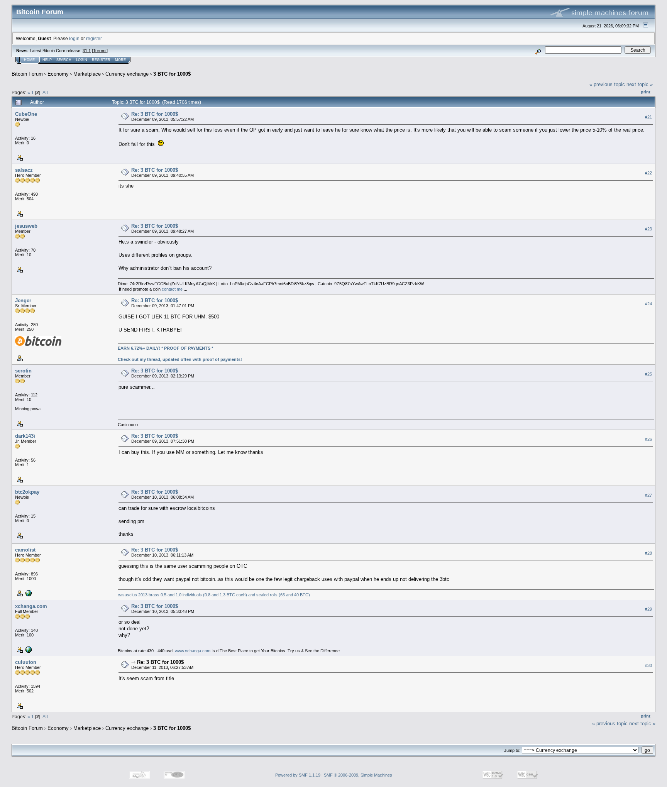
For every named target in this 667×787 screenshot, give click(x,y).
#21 (648, 117)
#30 (648, 665)
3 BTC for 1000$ (172, 74)
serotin (23, 371)
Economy (58, 74)
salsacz (24, 170)
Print (645, 92)
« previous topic (607, 84)
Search (63, 60)
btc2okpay (27, 492)
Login (81, 60)
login (74, 38)
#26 (648, 439)
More (120, 60)
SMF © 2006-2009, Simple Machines (358, 775)
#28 (648, 553)
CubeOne (26, 114)
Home (29, 60)
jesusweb (26, 226)
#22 (648, 173)
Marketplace (87, 74)
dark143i (25, 436)
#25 (648, 374)
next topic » (639, 84)
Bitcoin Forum (27, 74)
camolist (25, 550)
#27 (648, 495)
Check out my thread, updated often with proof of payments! (180, 359)
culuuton (25, 662)
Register (101, 60)
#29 (648, 609)
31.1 (87, 50)
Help (47, 60)
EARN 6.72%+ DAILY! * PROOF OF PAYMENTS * (165, 348)
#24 (648, 303)
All (45, 92)
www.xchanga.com (192, 650)
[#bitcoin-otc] (28, 593)
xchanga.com (31, 606)
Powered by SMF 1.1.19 (297, 775)
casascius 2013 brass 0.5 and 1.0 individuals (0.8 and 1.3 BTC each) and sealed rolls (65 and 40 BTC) (214, 594)
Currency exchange (127, 74)
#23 (648, 229)
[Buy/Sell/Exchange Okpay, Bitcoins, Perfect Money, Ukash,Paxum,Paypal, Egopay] (28, 649)
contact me (172, 289)
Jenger (23, 300)
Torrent (100, 50)
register (94, 38)
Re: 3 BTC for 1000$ (154, 114)
